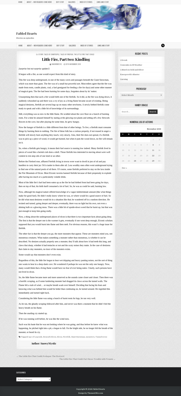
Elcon (59, 337)
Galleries (71, 2)
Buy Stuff (60, 2)
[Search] (163, 45)
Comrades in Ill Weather (131, 65)
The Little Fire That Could (84, 54)
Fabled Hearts (26, 33)
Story (40, 54)
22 (153, 156)
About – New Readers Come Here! (39, 2)
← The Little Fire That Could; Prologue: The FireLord (40, 356)
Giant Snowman (78, 337)
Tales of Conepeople (51, 54)
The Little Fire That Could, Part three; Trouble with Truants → (87, 359)
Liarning (124, 79)
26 (135, 161)
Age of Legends (35, 337)
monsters (90, 337)
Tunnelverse (101, 337)
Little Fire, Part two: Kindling (66, 59)
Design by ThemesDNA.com (90, 393)
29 (153, 161)
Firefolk (66, 337)
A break (123, 60)
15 (153, 150)
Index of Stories (86, 2)
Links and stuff (103, 2)
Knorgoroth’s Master (130, 74)
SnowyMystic (57, 64)
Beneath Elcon (49, 337)
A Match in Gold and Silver (132, 70)
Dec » (124, 168)
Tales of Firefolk (66, 54)
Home (20, 2)
